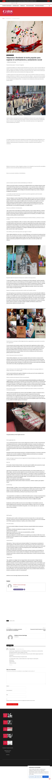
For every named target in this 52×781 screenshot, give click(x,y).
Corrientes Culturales (16, 18)
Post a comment (26, 62)
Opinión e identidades (6, 5)
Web (7, 694)
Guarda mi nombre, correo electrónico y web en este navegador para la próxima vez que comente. (20, 700)
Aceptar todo (45, 776)
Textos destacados (30, 5)
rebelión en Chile (12, 620)
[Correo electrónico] (24, 589)
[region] (39, 772)
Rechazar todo (38, 776)
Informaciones (16, 5)
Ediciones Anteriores (39, 5)
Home (3, 18)
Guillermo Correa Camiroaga (11, 62)
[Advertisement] (26, 131)
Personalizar (32, 776)
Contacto (7, 754)
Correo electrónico (9, 690)
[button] (47, 1)
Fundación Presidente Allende (7, 747)
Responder (10, 664)
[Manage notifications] (49, 779)
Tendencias (22, 5)
